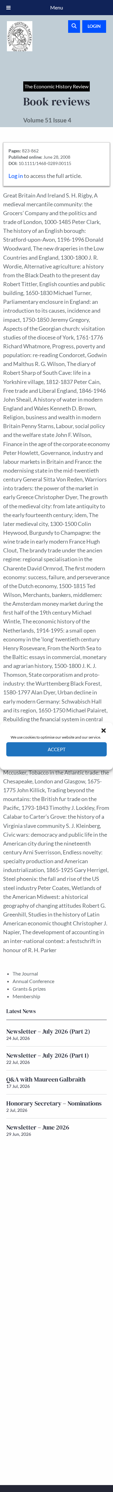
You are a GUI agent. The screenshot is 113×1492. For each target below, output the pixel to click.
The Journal (25, 973)
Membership (26, 996)
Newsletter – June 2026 (37, 1127)
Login (94, 26)
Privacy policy (67, 760)
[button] (103, 730)
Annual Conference (33, 981)
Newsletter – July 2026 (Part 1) (47, 1055)
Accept (57, 749)
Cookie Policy (42, 760)
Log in (15, 176)
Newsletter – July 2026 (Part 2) (48, 1031)
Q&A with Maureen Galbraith (46, 1079)
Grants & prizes (29, 989)
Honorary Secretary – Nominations (54, 1103)
